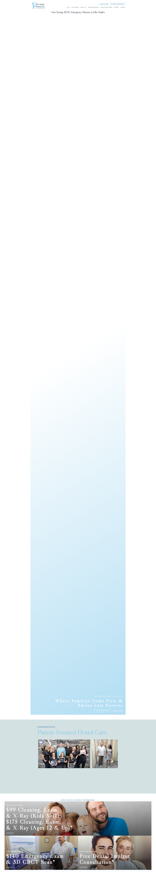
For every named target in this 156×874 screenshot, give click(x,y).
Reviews (116, 7)
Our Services (75, 7)
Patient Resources (93, 7)
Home (68, 7)
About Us (83, 7)
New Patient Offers (107, 7)
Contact (123, 7)
